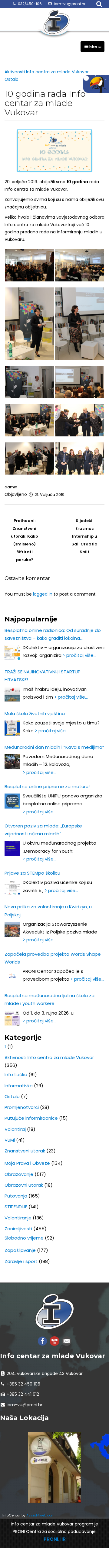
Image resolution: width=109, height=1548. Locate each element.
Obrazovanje (19, 1174)
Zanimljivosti (18, 1228)
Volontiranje (18, 1218)
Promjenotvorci (22, 1107)
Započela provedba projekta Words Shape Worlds (53, 958)
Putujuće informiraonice (31, 1118)
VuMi (10, 1140)
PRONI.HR (55, 1539)
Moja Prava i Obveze (27, 1163)
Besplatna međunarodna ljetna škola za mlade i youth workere (49, 999)
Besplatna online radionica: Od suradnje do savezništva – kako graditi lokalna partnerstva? (53, 634)
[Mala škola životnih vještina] (12, 728)
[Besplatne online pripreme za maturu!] (12, 801)
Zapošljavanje (20, 1250)
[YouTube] (54, 1340)
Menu (95, 46)
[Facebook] (42, 1340)
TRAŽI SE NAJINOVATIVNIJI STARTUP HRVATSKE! (43, 676)
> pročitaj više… (79, 655)
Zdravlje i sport (21, 1261)
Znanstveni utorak (25, 1151)
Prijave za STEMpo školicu (32, 873)
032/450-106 (30, 3)
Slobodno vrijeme (24, 1238)
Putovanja (16, 1196)
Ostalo (11, 79)
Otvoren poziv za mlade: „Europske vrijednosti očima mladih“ (43, 830)
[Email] (66, 1340)
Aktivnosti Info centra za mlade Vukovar (47, 72)
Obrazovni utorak (24, 1185)
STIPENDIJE (16, 1206)
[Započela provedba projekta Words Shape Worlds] (12, 976)
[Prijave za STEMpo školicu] (12, 887)
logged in (42, 594)
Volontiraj (15, 1129)
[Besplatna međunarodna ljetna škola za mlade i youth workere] (12, 1018)
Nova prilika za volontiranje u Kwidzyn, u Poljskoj (48, 910)
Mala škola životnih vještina (35, 713)
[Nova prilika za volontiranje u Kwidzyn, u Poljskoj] (12, 929)
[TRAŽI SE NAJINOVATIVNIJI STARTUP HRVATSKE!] (12, 694)
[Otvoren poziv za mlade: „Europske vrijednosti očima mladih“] (12, 848)
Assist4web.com (40, 1515)
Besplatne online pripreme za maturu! (47, 786)
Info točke (16, 1074)
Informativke (19, 1085)
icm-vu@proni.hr (69, 3)
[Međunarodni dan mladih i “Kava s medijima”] (12, 761)
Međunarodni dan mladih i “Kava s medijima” (54, 747)
